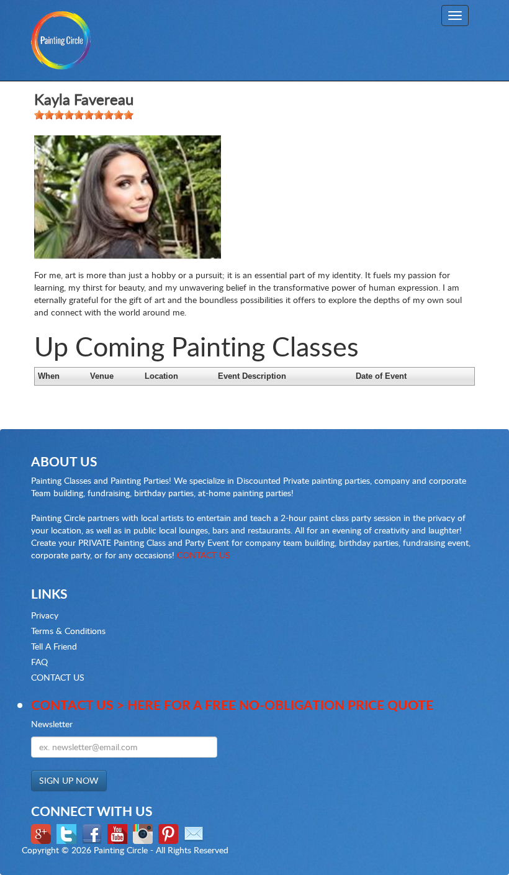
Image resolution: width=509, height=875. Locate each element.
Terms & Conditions (68, 631)
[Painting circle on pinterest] (169, 832)
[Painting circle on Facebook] (93, 832)
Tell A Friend (54, 646)
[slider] (83, 115)
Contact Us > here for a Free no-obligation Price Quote (232, 705)
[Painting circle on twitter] (67, 832)
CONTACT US (203, 555)
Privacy (44, 615)
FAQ (39, 662)
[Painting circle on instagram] (144, 832)
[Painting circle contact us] (195, 832)
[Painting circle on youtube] (118, 832)
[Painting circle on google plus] (42, 832)
